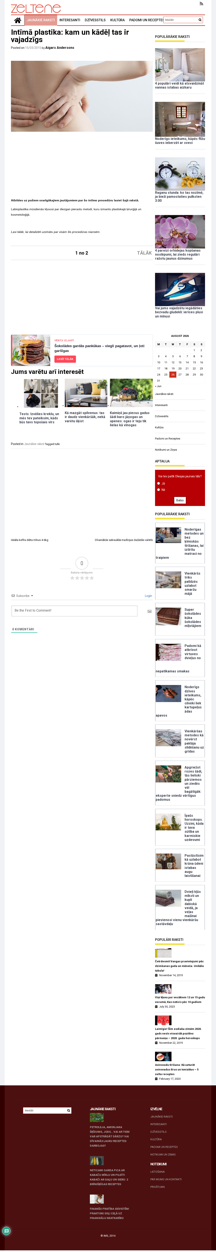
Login (148, 595)
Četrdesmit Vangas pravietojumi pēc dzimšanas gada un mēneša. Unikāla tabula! (179, 966)
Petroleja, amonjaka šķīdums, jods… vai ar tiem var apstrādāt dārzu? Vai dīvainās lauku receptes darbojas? (110, 1136)
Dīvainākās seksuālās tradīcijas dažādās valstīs (124, 540)
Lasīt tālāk (65, 359)
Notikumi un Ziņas (166, 449)
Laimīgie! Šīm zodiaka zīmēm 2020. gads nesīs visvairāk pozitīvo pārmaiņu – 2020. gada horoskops (178, 1033)
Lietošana (157, 1171)
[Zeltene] (17, 20)
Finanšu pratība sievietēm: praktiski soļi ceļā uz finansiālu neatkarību (110, 1213)
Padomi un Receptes (147, 20)
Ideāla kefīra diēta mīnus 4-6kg (29, 540)
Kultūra (117, 20)
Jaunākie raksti (41, 20)
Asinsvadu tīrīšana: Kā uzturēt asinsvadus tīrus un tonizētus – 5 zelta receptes (176, 1069)
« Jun (158, 386)
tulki (57, 444)
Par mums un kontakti (166, 1179)
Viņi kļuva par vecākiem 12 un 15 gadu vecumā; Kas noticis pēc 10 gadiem (180, 1000)
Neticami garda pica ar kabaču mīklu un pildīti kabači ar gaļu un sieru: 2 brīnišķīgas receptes (109, 1177)
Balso (180, 500)
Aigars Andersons (59, 48)
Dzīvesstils (95, 20)
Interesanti (69, 20)
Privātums (157, 1186)
